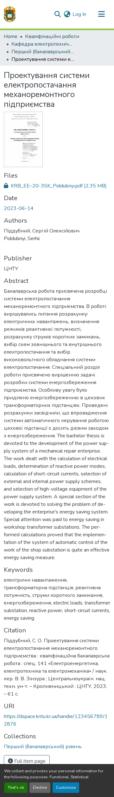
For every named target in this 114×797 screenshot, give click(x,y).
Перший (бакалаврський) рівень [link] (43, 51)
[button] (10, 14)
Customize (66, 787)
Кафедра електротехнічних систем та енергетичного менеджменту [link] (43, 44)
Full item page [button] (29, 761)
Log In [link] (79, 14)
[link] (57, 186)
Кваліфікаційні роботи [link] (52, 36)
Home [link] (10, 36)
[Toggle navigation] (101, 14)
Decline (40, 787)
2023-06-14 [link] (19, 208)
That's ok (16, 787)
